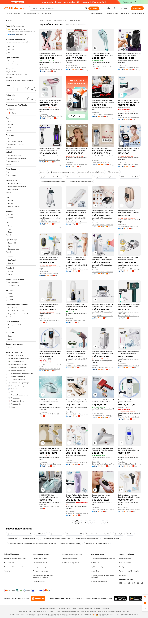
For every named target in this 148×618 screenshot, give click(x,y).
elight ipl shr (13, 538)
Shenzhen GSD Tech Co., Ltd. (101, 66)
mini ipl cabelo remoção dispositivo (99, 534)
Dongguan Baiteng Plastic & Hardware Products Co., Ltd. (77, 269)
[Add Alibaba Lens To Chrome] (38, 598)
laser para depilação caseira (71, 543)
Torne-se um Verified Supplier (129, 571)
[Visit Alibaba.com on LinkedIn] (125, 583)
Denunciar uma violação (99, 581)
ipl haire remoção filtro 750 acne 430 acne (57, 538)
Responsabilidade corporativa (14, 567)
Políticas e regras (39, 581)
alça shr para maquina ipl (111, 538)
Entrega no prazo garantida (42, 567)
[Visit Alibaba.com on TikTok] (142, 583)
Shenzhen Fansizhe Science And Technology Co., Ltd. (50, 273)
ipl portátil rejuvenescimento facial (82, 181)
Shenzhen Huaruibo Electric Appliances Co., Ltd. (77, 164)
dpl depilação (42, 534)
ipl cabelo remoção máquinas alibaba (53, 181)
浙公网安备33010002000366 (109, 615)
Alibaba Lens (16, 598)
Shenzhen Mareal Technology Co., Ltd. (50, 116)
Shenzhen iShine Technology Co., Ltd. (50, 320)
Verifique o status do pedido (128, 567)
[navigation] (21, 271)
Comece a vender (125, 563)
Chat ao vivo (95, 563)
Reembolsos (95, 571)
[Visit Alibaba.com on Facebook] (120, 583)
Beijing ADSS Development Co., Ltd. (103, 316)
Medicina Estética (60, 20)
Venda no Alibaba (125, 558)
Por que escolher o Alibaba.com (15, 558)
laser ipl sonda (114, 172)
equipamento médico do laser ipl (52, 177)
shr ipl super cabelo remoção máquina (80, 177)
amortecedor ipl (57, 534)
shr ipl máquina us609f (75, 534)
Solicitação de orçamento (70, 563)
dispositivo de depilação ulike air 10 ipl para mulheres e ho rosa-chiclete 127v (32, 543)
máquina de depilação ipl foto (107, 177)
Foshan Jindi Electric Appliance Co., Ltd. (77, 222)
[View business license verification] (94, 615)
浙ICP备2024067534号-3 (129, 615)
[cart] (115, 8)
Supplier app (59, 598)
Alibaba (41, 20)
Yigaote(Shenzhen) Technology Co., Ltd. (50, 69)
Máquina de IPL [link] (75, 20)
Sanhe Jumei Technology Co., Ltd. (50, 160)
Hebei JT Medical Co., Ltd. (100, 162)
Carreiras (7, 571)
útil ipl (131, 534)
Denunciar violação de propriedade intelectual (102, 576)
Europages (105, 608)
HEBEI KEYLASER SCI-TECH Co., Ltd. (50, 222)
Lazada (74, 608)
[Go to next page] (107, 522)
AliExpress (43, 608)
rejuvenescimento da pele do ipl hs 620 (62, 172)
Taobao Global (83, 608)
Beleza (49, 20)
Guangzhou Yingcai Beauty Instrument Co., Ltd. (103, 114)
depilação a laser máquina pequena (87, 538)
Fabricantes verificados (69, 558)
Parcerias (122, 575)
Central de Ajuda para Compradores (103, 558)
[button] (86, 8)
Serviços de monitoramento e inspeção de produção (43, 576)
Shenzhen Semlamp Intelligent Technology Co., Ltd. (129, 117)
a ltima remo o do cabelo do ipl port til (97, 543)
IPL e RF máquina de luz (30, 538)
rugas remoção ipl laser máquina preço (92, 172)
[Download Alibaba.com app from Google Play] (136, 598)
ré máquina (119, 534)
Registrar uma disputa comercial (101, 567)
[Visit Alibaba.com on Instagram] (133, 583)
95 (103, 522)
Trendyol (97, 608)
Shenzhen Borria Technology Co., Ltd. (129, 226)
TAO (90, 608)
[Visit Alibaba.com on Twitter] (129, 583)
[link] (145, 597)
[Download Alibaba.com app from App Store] (120, 598)
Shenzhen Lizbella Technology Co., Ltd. (129, 316)
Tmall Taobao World (63, 608)
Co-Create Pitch (9, 563)
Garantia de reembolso (40, 563)
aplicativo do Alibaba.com (102, 598)
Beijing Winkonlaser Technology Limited (103, 225)
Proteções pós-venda (40, 571)
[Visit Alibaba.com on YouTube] (138, 583)
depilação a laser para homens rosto (20, 534)
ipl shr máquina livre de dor (130, 177)
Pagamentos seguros (40, 558)
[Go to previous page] (73, 522)
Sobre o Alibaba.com (11, 554)
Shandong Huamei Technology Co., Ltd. (77, 67)
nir (43, 172)
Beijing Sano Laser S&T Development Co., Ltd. (129, 164)
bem (31, 89)
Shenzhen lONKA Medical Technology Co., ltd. (77, 320)
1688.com (51, 608)
